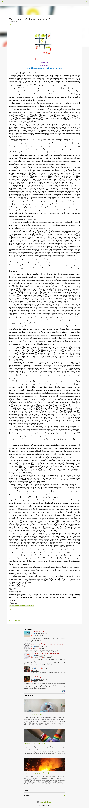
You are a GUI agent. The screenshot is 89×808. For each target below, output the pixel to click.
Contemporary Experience (17, 605)
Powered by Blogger (45, 802)
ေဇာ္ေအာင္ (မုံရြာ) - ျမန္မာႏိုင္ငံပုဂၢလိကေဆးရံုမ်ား (38, 714)
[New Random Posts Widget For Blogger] (63, 691)
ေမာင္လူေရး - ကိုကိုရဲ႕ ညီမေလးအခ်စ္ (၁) (35, 743)
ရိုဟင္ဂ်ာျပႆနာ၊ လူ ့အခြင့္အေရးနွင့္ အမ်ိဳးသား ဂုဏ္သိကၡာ (38, 773)
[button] (10, 25)
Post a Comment (14, 620)
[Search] (7, 2)
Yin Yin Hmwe (30, 605)
